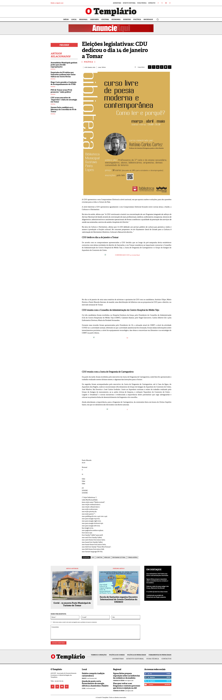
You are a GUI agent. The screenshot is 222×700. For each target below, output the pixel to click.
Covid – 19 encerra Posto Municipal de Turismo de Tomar (72, 604)
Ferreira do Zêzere (118, 680)
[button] (157, 19)
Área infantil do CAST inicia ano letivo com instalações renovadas (157, 574)
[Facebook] (158, 2)
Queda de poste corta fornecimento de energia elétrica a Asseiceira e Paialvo (95, 683)
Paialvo (84, 678)
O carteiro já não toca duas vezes (157, 592)
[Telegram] (165, 67)
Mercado (107, 557)
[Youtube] (165, 2)
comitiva (99, 557)
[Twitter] (162, 2)
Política (53, 69)
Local (84, 688)
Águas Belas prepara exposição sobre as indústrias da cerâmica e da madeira (157, 581)
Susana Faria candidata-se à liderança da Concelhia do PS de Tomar (63, 109)
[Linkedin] (157, 67)
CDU (93, 557)
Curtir (168, 673)
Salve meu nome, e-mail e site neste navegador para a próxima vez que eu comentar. (75, 622)
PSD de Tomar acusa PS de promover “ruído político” (61, 91)
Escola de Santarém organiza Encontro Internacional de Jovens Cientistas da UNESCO (119, 599)
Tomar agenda (132, 557)
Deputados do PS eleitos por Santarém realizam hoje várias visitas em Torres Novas (63, 74)
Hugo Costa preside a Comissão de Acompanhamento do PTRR (63, 83)
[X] (153, 67)
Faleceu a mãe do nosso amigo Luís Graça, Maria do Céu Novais (157, 587)
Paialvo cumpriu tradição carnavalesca (93, 674)
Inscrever (167, 684)
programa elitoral (119, 557)
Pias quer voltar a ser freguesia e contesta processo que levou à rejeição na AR (126, 685)
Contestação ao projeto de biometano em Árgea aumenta (156, 596)
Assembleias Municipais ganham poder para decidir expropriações (64, 65)
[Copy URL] (169, 67)
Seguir (168, 677)
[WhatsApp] (161, 67)
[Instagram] (169, 2)
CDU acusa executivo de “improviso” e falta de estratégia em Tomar (64, 99)
